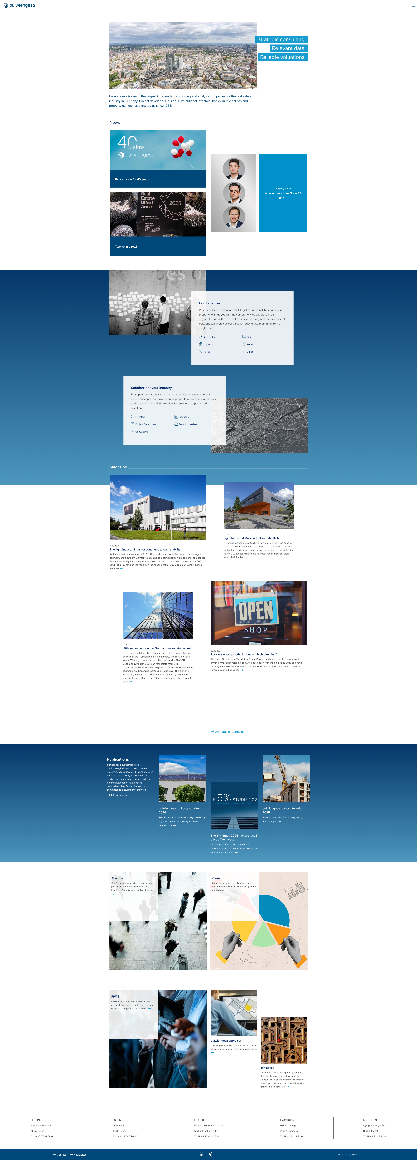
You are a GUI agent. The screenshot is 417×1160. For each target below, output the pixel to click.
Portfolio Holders (188, 424)
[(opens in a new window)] (202, 1154)
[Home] (5, 5)
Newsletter (80, 1154)
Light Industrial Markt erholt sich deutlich (251, 538)
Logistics (208, 344)
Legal (340, 1154)
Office (250, 337)
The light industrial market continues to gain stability (145, 549)
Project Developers (145, 424)
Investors (140, 417)
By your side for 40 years (132, 179)
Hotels (206, 351)
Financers (184, 417)
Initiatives (267, 1068)
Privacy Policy (351, 1154)
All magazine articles (229, 732)
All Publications (120, 795)
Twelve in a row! (126, 246)
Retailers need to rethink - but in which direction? (244, 654)
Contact (61, 1154)
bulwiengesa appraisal (226, 1040)
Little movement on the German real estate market (157, 648)
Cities (250, 351)
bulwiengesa (25, 6)
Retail (250, 344)
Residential (209, 337)
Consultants (141, 431)
